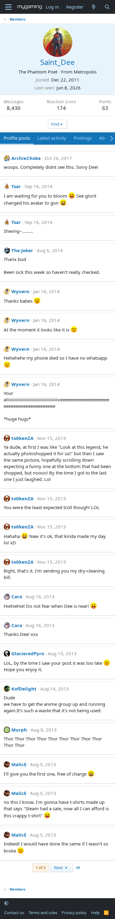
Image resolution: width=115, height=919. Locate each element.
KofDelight (23, 689)
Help (95, 912)
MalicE (18, 764)
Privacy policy (74, 912)
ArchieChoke (26, 158)
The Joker (22, 250)
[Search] (107, 7)
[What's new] (93, 7)
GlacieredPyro (27, 653)
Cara (16, 596)
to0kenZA (22, 438)
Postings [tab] (83, 138)
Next (59, 867)
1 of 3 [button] (40, 867)
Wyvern (20, 291)
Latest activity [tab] (51, 138)
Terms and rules (43, 912)
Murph (19, 730)
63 (105, 108)
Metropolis (85, 72)
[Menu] (8, 7)
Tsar (16, 186)
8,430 (14, 108)
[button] (6, 903)
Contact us (14, 912)
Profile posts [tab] (17, 138)
